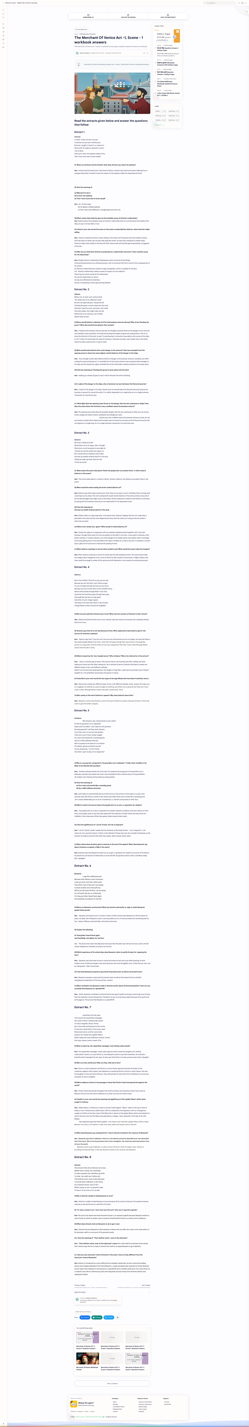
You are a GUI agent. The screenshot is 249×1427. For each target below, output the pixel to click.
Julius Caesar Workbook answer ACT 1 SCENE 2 (168, 94)
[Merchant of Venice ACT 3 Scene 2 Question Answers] (112, 1337)
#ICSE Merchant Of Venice (83, 1312)
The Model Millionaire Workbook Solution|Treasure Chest (167, 84)
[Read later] (144, 53)
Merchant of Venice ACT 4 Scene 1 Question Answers (135, 1368)
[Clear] (234, 3)
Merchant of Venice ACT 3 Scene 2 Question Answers (110, 1347)
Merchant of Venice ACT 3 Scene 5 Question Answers (135, 1347)
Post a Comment (112, 1383)
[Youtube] (92, 1411)
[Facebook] (73, 1411)
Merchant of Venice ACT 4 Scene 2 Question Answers (85, 1347)
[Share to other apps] (117, 1317)
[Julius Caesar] (168, 90)
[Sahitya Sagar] (168, 45)
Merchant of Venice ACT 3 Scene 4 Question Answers (110, 1368)
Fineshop (128, 1417)
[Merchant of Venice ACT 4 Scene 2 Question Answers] (87, 1337)
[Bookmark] (239, 2)
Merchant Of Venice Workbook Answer (87, 1368)
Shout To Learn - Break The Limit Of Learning (21, 3)
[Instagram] (80, 1411)
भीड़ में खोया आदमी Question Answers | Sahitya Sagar (165, 73)
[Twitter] (86, 1411)
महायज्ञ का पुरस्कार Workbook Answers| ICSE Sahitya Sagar (167, 64)
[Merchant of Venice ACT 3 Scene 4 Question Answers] (112, 1358)
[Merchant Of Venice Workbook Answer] (87, 1358)
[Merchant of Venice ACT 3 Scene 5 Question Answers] (137, 1337)
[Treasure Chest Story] (170, 78)
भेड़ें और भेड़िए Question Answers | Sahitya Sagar (167, 49)
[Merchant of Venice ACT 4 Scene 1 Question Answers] (137, 1358)
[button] (245, 2)
